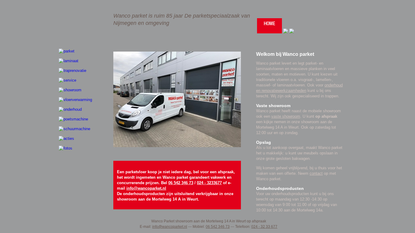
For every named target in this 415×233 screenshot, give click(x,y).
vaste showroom (285, 116)
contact (316, 173)
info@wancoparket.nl (146, 188)
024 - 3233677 (209, 183)
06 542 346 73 (180, 183)
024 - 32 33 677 (264, 227)
